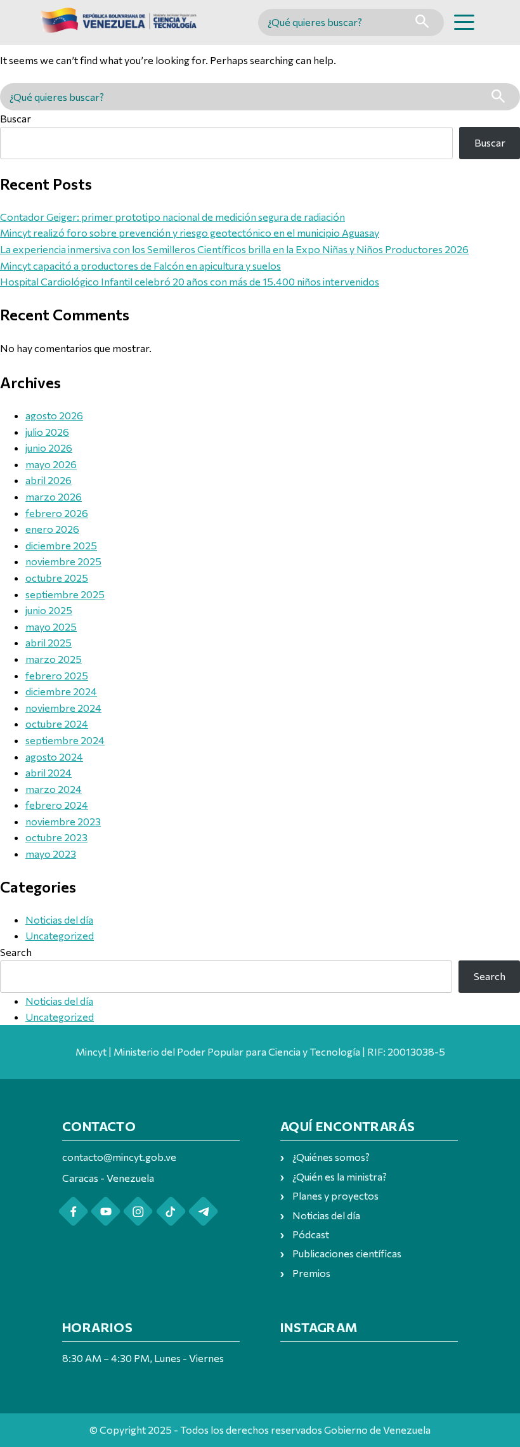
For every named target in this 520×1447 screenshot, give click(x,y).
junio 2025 (48, 610)
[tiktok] (171, 1211)
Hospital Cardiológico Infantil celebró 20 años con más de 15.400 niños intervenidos (189, 281)
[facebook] (73, 1211)
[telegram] (203, 1211)
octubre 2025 (56, 578)
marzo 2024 (53, 789)
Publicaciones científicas (346, 1253)
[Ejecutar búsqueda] (422, 22)
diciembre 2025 (61, 545)
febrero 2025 (56, 675)
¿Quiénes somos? (331, 1157)
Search (16, 952)
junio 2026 (48, 448)
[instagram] (138, 1211)
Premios (311, 1273)
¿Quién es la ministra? (339, 1176)
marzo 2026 (53, 496)
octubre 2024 (56, 723)
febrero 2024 (56, 805)
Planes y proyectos (335, 1195)
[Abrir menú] (464, 22)
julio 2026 (47, 432)
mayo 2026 (51, 464)
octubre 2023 (56, 837)
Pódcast (310, 1234)
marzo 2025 (53, 659)
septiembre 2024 (65, 740)
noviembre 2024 (63, 708)
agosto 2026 (54, 415)
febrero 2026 (56, 513)
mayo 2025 (51, 626)
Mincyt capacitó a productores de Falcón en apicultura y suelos (140, 265)
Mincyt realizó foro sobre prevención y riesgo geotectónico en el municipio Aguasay (189, 232)
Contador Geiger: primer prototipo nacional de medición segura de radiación (172, 217)
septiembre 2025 (65, 594)
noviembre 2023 (63, 821)
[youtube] (105, 1211)
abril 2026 (48, 480)
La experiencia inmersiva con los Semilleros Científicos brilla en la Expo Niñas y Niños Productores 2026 (234, 249)
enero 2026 (52, 529)
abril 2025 (48, 642)
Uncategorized (59, 935)
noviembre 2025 (63, 561)
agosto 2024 (54, 756)
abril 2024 (48, 772)
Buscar (15, 118)
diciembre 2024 (61, 691)
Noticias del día (59, 919)
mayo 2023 (50, 854)
